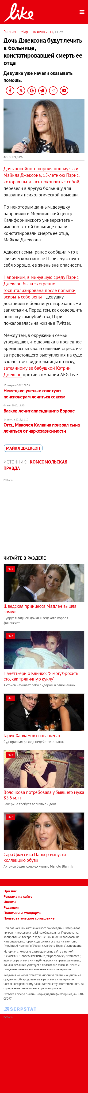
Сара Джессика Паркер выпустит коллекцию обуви (35, 857)
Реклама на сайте (18, 896)
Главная (10, 31)
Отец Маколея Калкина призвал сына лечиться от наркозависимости (42, 428)
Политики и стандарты (22, 912)
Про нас (10, 891)
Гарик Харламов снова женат (32, 735)
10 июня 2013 (42, 32)
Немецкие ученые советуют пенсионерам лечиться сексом (34, 393)
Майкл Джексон (23, 448)
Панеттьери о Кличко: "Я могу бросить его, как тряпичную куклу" (41, 676)
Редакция (11, 907)
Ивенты (10, 901)
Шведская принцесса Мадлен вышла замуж (40, 609)
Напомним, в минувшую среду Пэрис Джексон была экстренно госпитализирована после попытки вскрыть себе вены (41, 287)
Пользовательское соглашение (29, 918)
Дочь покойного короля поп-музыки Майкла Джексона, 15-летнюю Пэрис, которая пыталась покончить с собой (42, 175)
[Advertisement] (44, 516)
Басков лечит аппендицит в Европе (39, 411)
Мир (24, 31)
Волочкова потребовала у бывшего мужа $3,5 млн (44, 795)
